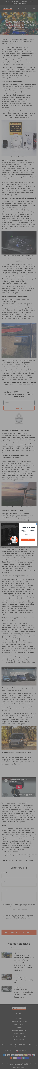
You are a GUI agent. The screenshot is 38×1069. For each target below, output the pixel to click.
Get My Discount (28, 540)
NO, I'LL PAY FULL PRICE (28, 542)
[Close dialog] (36, 524)
